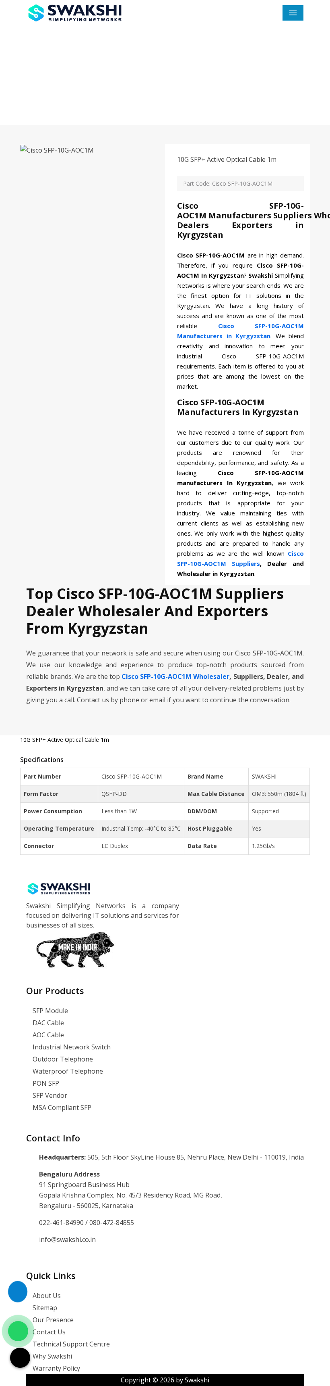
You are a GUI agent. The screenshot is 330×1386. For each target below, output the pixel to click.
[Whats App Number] (18, 1331)
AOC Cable (47, 1034)
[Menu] (293, 13)
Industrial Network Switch (71, 1047)
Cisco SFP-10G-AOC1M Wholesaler (175, 676)
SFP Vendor (49, 1095)
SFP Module (49, 1010)
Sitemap (44, 1307)
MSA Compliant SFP (61, 1107)
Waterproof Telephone (67, 1071)
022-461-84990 (62, 1222)
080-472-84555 (111, 1222)
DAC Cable (47, 1022)
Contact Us (48, 1331)
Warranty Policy (55, 1368)
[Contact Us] (17, 1300)
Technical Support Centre (70, 1344)
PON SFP (45, 1083)
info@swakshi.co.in (67, 1239)
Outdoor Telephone (62, 1059)
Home (111, 99)
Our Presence (52, 1319)
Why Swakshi (51, 1356)
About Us (46, 1295)
